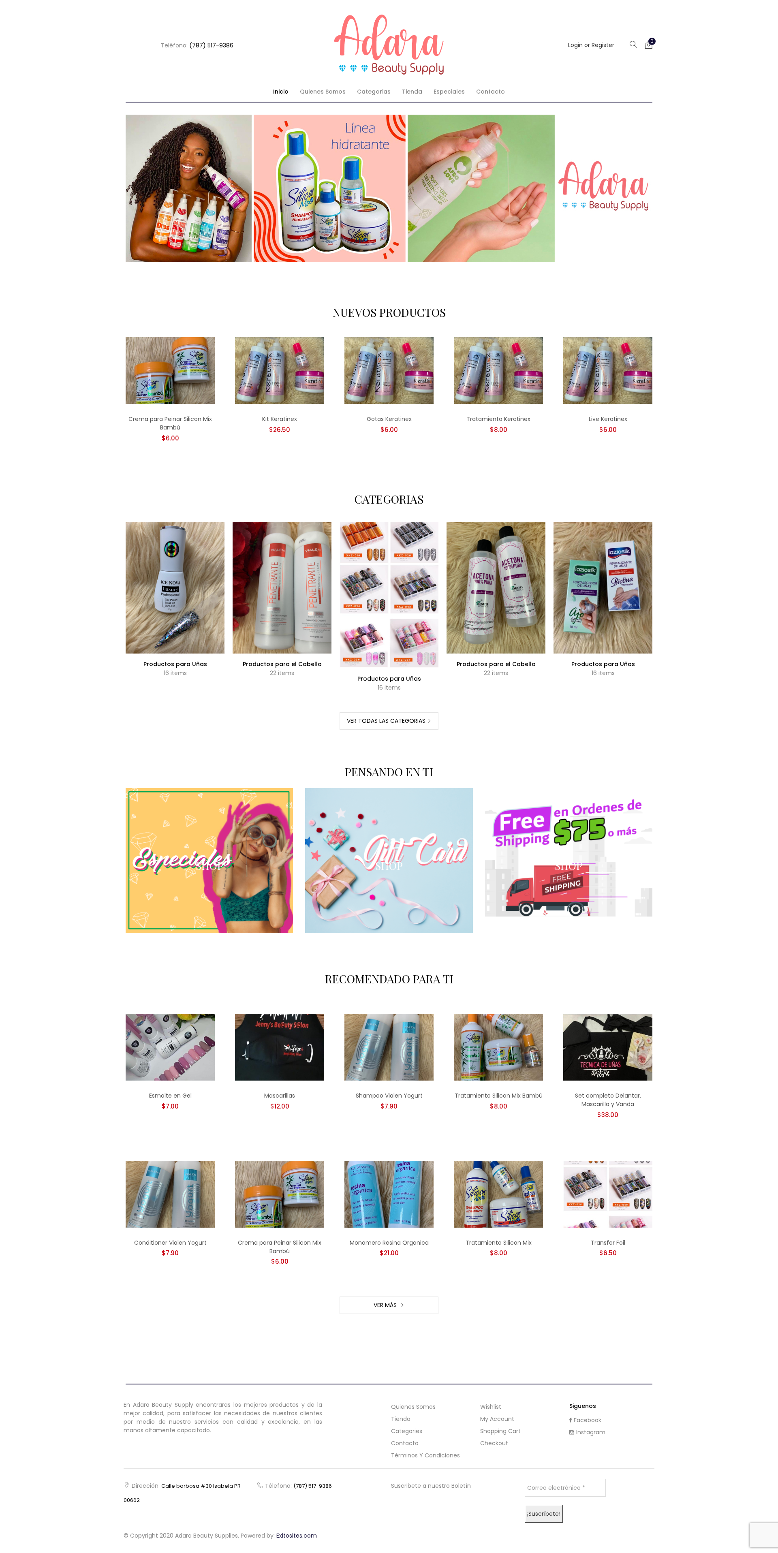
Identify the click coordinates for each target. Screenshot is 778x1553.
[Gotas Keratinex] (389, 370)
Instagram (590, 1432)
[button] (648, 44)
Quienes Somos (323, 92)
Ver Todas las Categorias (386, 721)
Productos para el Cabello (282, 664)
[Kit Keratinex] (279, 370)
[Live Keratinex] (607, 370)
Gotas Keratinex (389, 419)
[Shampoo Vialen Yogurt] (389, 1047)
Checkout (494, 1443)
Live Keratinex (608, 419)
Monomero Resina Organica (389, 1243)
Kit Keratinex (279, 419)
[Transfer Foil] (607, 1194)
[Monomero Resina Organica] (389, 1194)
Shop (209, 866)
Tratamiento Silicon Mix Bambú (499, 1096)
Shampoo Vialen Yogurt (389, 1096)
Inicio (281, 92)
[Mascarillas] (279, 1047)
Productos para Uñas (175, 664)
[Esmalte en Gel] (170, 1047)
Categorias (374, 92)
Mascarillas (279, 1096)
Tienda (412, 92)
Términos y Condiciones (425, 1455)
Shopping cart (500, 1431)
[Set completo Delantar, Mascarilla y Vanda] (607, 1047)
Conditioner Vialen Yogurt (170, 1243)
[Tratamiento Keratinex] (498, 370)
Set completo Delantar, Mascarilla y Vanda (608, 1100)
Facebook (587, 1420)
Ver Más (386, 1305)
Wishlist (490, 1407)
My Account (497, 1419)
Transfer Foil (608, 1243)
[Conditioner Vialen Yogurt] (170, 1194)
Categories (406, 1431)
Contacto (490, 92)
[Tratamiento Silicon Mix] (498, 1194)
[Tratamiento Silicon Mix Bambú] (498, 1047)
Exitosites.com (296, 1536)
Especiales (449, 92)
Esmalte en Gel (170, 1096)
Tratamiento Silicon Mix (499, 1243)
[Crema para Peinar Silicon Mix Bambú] (170, 370)
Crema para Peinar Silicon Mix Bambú (170, 423)
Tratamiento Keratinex (498, 419)
